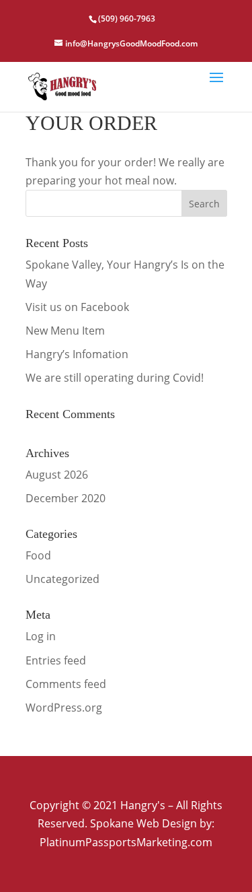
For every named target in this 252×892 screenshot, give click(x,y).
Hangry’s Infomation (77, 354)
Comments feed (66, 684)
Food (38, 555)
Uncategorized (62, 579)
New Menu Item (65, 330)
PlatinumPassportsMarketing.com (126, 842)
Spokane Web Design (143, 823)
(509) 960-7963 (126, 18)
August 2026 (57, 474)
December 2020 (66, 498)
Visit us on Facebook (77, 307)
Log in (41, 636)
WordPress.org (64, 707)
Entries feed (56, 660)
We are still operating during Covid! (115, 377)
